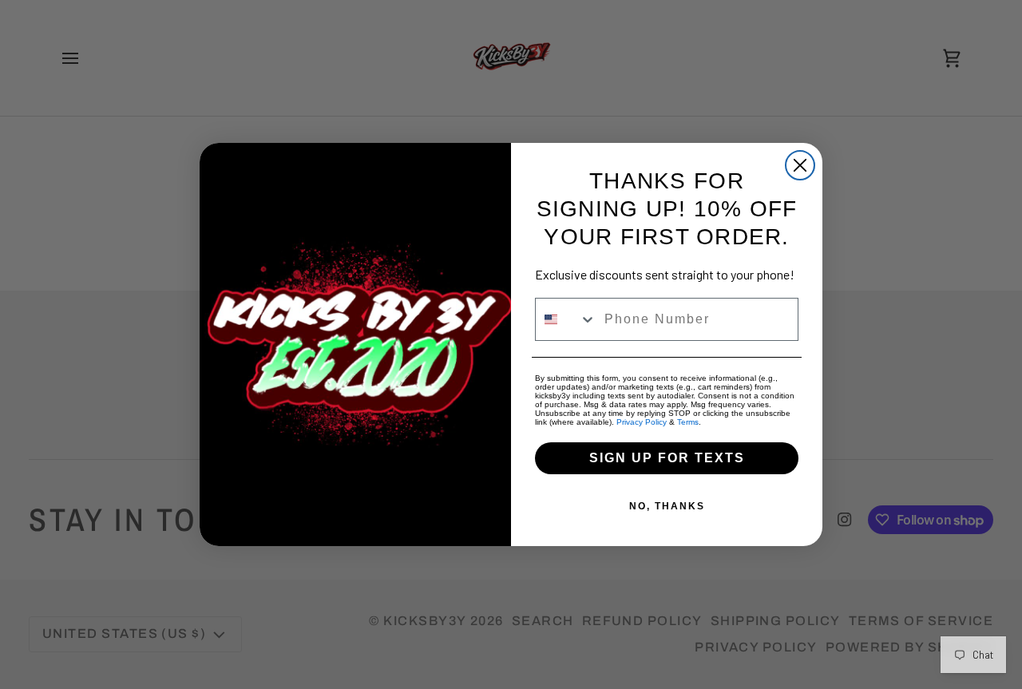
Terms (688, 422)
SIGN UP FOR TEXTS (667, 458)
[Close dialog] (800, 165)
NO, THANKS (667, 506)
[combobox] (566, 319)
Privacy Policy (641, 422)
